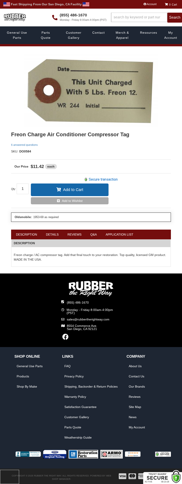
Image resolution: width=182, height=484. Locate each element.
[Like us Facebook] (65, 338)
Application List (119, 234)
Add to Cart (73, 189)
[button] (146, 18)
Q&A (93, 234)
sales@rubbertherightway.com (88, 319)
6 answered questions (24, 144)
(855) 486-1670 (78, 302)
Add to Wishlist (72, 201)
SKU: (14, 151)
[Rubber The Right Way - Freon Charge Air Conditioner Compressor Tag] (91, 90)
